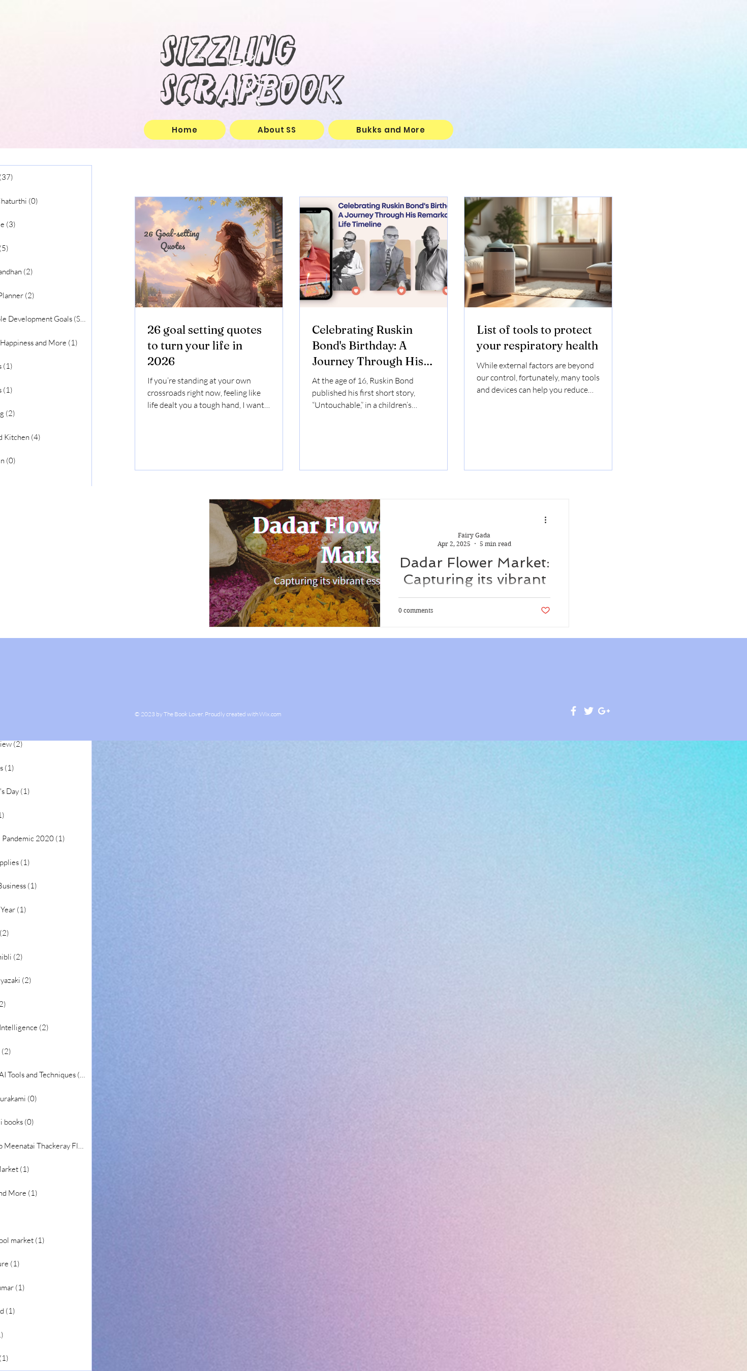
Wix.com (270, 714)
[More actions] (549, 520)
